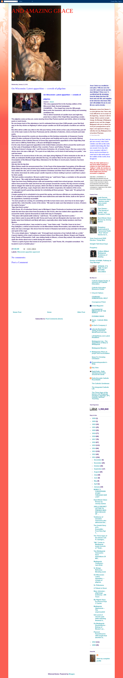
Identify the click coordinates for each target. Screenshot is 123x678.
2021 (94, 427)
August (97, 472)
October (97, 466)
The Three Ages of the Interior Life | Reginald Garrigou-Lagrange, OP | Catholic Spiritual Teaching (101, 395)
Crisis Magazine (97, 306)
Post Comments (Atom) (54, 319)
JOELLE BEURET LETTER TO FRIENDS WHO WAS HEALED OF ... (100, 510)
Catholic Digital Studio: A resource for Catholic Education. (101, 282)
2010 (94, 642)
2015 (94, 445)
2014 (94, 448)
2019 (94, 433)
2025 (94, 421)
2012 (94, 454)
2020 (94, 430)
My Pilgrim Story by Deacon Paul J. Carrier (100, 601)
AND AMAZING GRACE (42, 11)
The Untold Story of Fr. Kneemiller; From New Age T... (100, 529)
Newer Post (17, 312)
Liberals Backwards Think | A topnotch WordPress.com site (99, 330)
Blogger (72, 674)
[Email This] (28, 249)
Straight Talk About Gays (99, 244)
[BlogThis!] (30, 249)
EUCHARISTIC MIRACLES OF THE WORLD (99, 311)
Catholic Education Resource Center (99, 288)
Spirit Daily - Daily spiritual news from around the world (99, 373)
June (96, 478)
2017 (94, 439)
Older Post (81, 312)
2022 (94, 424)
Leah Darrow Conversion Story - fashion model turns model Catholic (104, 201)
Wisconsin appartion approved (28, 252)
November (98, 463)
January (97, 487)
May (95, 481)
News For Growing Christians (98, 357)
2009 (94, 645)
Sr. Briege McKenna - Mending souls (100, 570)
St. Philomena (99, 585)
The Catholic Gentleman (100, 383)
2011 (94, 457)
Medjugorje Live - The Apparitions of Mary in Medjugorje (100, 342)
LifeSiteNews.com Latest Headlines (101, 336)
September (98, 469)
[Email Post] (23, 249)
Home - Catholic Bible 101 (100, 320)
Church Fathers (97, 293)
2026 (94, 418)
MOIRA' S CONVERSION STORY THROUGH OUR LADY (100, 493)
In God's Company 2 (99, 325)
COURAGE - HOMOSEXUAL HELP (100, 297)
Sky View (95, 367)
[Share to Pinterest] (35, 249)
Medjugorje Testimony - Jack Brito (99, 563)
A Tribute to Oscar (100, 588)
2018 (94, 436)
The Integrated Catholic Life (100, 388)
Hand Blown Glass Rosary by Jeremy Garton (104, 219)
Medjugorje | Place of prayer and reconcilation (101, 352)
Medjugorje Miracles (99, 348)
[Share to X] (31, 249)
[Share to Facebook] (33, 249)
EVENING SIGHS (98, 316)
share (52, 102)
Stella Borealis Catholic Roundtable (100, 379)
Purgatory (93, 247)
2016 (94, 442)
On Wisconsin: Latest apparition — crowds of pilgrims (99, 578)
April (96, 484)
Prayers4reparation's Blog (99, 363)
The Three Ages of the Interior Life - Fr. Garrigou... (100, 537)
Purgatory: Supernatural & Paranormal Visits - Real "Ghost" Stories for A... (104, 231)
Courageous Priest (99, 302)
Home (49, 312)
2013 (94, 451)
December (98, 460)
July (95, 475)
